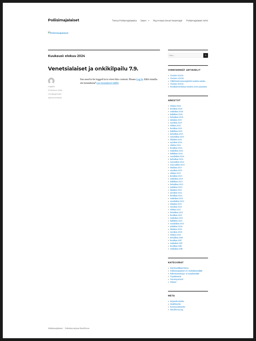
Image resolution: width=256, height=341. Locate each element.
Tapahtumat (175, 276)
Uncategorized (54, 94)
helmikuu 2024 (176, 159)
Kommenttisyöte (177, 307)
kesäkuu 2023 (176, 176)
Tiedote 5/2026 (176, 75)
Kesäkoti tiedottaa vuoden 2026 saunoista (188, 87)
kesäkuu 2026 (176, 109)
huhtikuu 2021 (176, 221)
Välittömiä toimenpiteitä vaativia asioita (187, 81)
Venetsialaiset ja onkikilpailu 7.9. (93, 68)
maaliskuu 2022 (177, 201)
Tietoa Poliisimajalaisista (124, 20)
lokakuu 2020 (176, 229)
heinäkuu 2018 (176, 238)
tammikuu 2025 (177, 137)
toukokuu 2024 (176, 151)
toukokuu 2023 (176, 179)
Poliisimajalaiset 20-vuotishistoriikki (186, 271)
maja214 (51, 86)
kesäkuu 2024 (176, 148)
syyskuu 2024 (176, 142)
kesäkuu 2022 (176, 196)
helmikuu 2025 (176, 134)
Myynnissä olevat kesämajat (167, 20)
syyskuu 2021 (176, 207)
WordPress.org (176, 310)
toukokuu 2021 (176, 218)
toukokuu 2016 (176, 249)
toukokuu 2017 (176, 243)
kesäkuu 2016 (176, 246)
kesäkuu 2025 (176, 128)
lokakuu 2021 (176, 204)
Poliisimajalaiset (63, 20)
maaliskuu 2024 (177, 156)
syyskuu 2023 (176, 170)
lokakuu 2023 (176, 167)
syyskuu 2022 (176, 193)
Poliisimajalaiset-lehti (197, 20)
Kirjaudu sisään (177, 301)
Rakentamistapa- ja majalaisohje (184, 274)
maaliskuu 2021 (177, 224)
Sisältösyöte (175, 304)
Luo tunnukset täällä (107, 83)
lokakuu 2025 (176, 120)
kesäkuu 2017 (176, 240)
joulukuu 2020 (176, 226)
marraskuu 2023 (177, 165)
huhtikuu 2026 (176, 114)
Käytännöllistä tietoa (179, 268)
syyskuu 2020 (176, 232)
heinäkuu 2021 (176, 212)
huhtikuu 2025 (176, 131)
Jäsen (143, 20)
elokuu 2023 (175, 173)
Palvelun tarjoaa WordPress (77, 328)
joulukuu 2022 (176, 187)
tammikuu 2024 (177, 162)
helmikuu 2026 (176, 117)
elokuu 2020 (175, 235)
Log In (139, 79)
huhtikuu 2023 (176, 182)
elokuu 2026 (175, 106)
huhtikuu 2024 (176, 153)
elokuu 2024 (175, 145)
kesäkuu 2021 (176, 215)
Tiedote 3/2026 (176, 84)
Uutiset (173, 282)
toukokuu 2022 (176, 198)
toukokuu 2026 (176, 111)
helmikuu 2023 (176, 184)
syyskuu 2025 (176, 123)
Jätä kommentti (55, 98)
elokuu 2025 (175, 125)
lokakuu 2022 (176, 190)
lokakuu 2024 (176, 139)
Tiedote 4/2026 (177, 78)
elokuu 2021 (175, 210)
